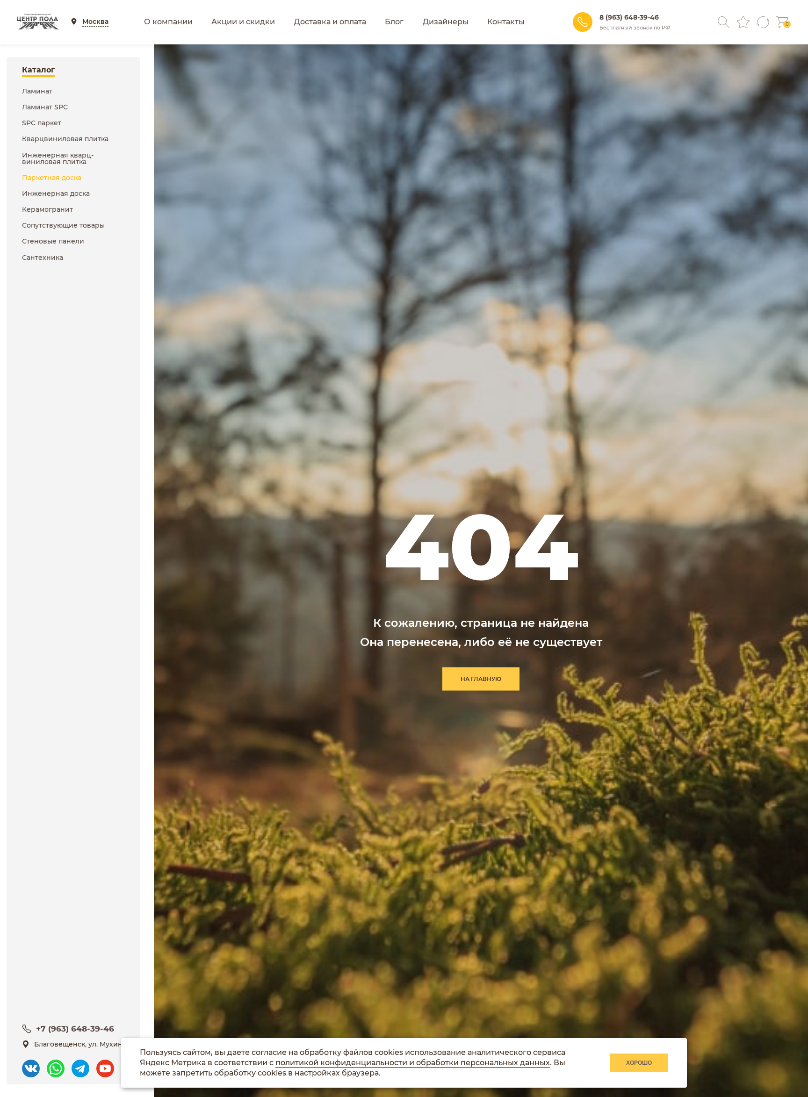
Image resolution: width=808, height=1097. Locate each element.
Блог (394, 21)
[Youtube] (105, 1064)
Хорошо (639, 1063)
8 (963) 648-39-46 (629, 17)
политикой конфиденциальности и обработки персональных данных (412, 1062)
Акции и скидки (243, 21)
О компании (168, 21)
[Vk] (31, 1064)
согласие (269, 1052)
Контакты (506, 21)
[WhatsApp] (56, 1064)
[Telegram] (80, 1064)
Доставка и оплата (330, 21)
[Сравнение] (763, 22)
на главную (481, 678)
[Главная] (37, 22)
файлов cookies (373, 1052)
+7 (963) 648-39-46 (75, 1028)
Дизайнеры (446, 21)
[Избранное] (743, 22)
